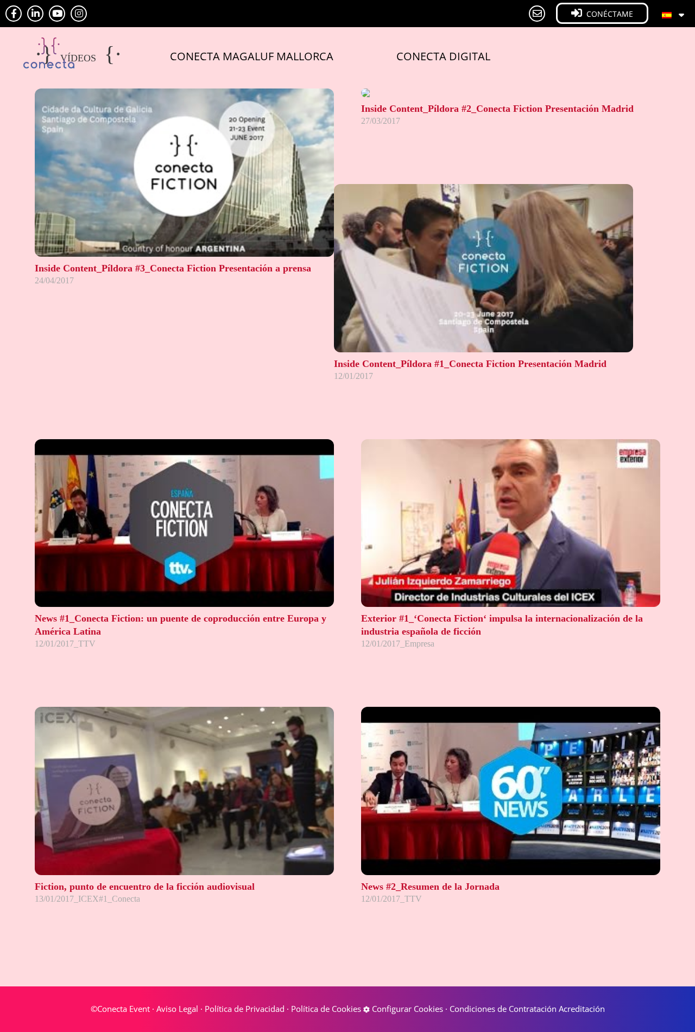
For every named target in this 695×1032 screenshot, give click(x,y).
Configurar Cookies (406, 1008)
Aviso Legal (177, 1008)
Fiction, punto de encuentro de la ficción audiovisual (145, 886)
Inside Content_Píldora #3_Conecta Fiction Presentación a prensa (173, 268)
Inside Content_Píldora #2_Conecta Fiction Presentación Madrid (497, 108)
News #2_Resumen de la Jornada (430, 886)
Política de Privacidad (245, 1008)
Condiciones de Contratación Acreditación (527, 1008)
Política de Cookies (326, 1008)
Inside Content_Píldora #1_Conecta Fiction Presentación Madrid (470, 363)
